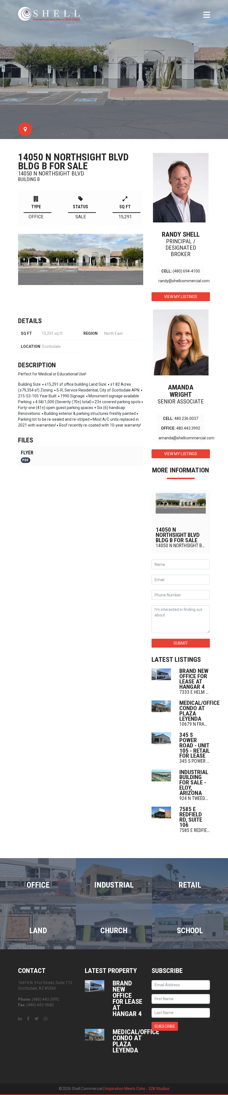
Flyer (27, 456)
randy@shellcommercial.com (184, 281)
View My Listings (180, 296)
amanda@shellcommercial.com (186, 438)
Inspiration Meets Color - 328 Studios (137, 1088)
